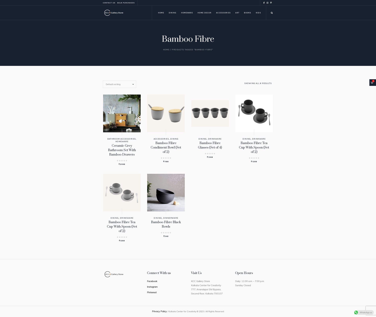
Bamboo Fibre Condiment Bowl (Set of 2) (166, 147)
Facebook (152, 281)
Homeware (121, 141)
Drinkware (215, 139)
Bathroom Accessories (121, 139)
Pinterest (152, 292)
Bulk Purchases (126, 3)
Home (166, 49)
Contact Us (109, 3)
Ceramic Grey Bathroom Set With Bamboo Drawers (122, 150)
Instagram (152, 286)
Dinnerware (170, 218)
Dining (174, 139)
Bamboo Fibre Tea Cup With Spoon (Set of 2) (254, 147)
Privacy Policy (159, 311)
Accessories (161, 139)
